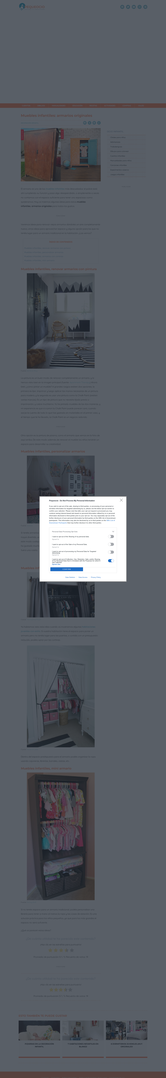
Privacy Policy (96, 577)
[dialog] (83, 539)
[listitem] (83, 531)
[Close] (122, 501)
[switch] (111, 536)
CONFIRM (67, 569)
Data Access (83, 577)
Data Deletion (70, 577)
